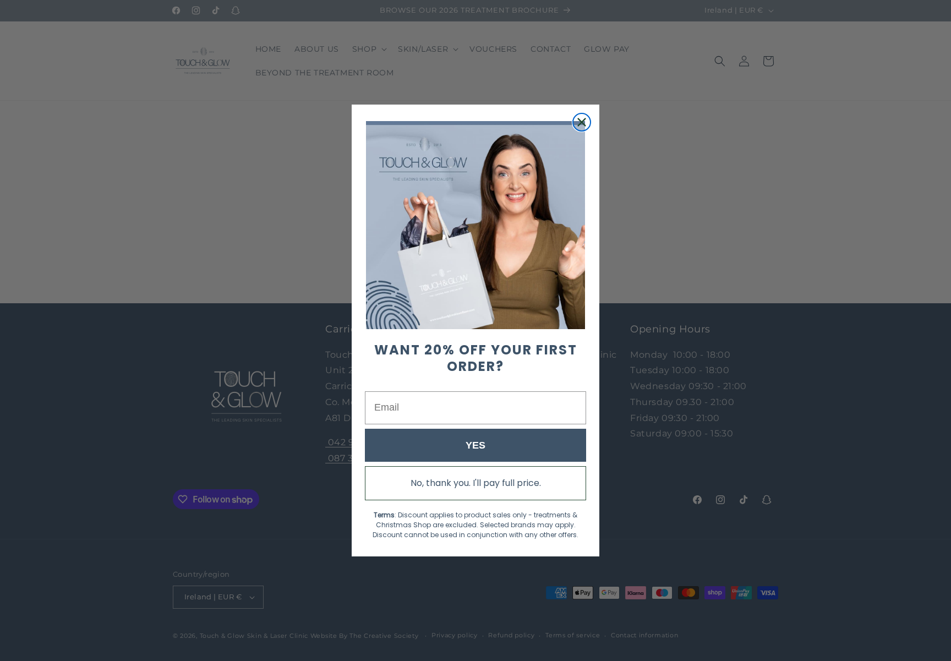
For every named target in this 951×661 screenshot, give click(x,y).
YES (475, 445)
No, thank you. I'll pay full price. (476, 483)
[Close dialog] (582, 122)
